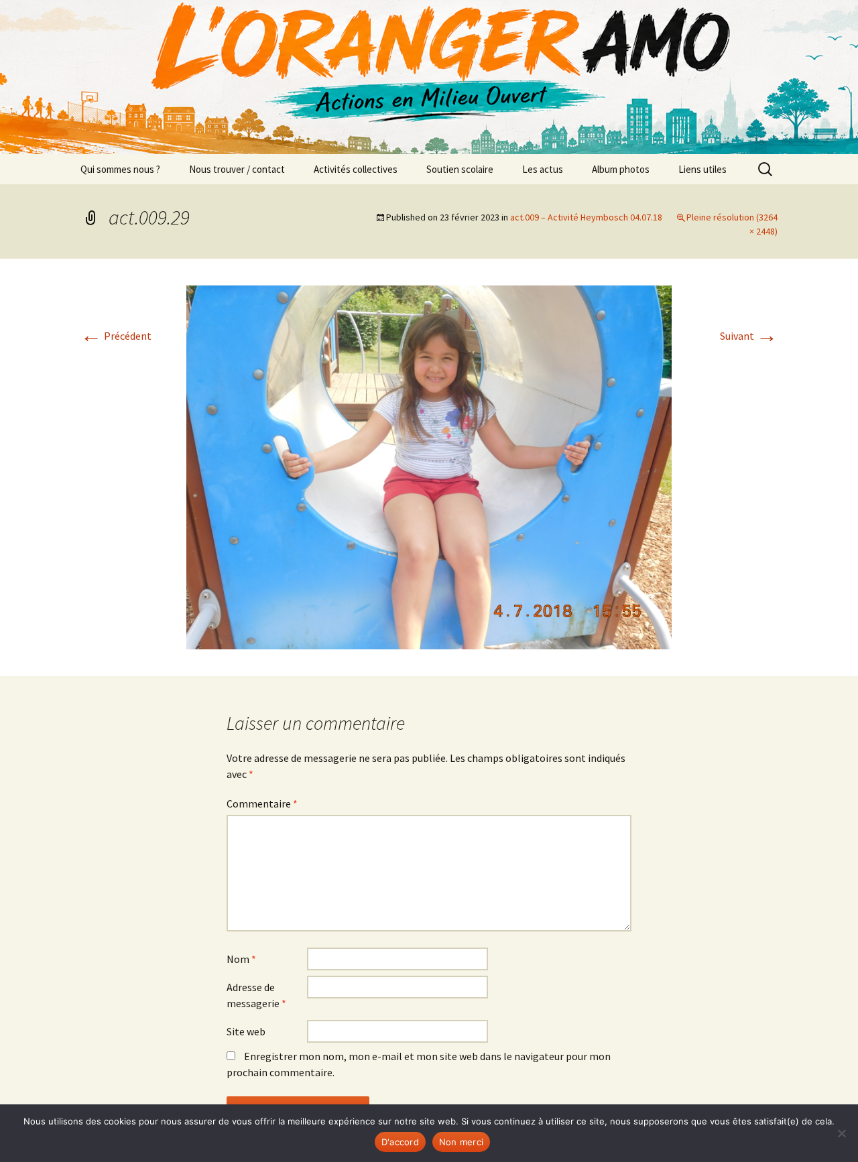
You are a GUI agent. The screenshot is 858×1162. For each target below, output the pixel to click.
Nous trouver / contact (237, 169)
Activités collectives (355, 169)
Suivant (749, 335)
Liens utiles (702, 169)
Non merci (461, 1142)
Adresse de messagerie (256, 995)
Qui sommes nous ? (120, 169)
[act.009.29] (429, 465)
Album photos (621, 169)
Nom (241, 959)
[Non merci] (841, 1133)
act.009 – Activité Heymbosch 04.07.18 (586, 217)
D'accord (400, 1142)
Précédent (115, 335)
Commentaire (262, 803)
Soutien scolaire (459, 169)
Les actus (542, 169)
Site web (246, 1031)
